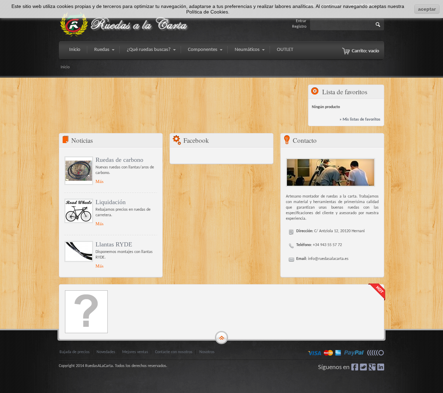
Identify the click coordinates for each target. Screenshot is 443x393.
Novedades (106, 352)
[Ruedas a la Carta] (124, 24)
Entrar (301, 21)
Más (99, 181)
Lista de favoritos (344, 91)
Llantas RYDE (114, 244)
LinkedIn (380, 367)
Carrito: (365, 51)
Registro (299, 27)
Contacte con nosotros (173, 352)
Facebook (354, 367)
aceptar (427, 9)
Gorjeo (363, 367)
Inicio (65, 67)
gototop (221, 338)
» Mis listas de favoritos (360, 119)
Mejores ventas (135, 352)
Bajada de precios (75, 352)
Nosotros (207, 352)
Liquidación (111, 202)
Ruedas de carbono (119, 159)
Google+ (372, 367)
